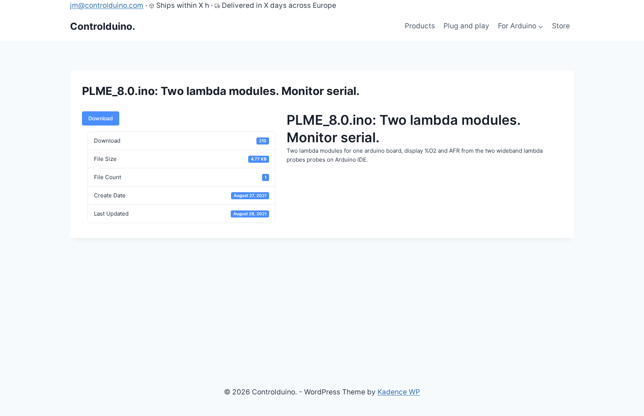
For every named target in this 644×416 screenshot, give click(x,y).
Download (100, 118)
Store (561, 26)
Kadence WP (399, 392)
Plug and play (466, 26)
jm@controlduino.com (106, 5)
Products (420, 26)
